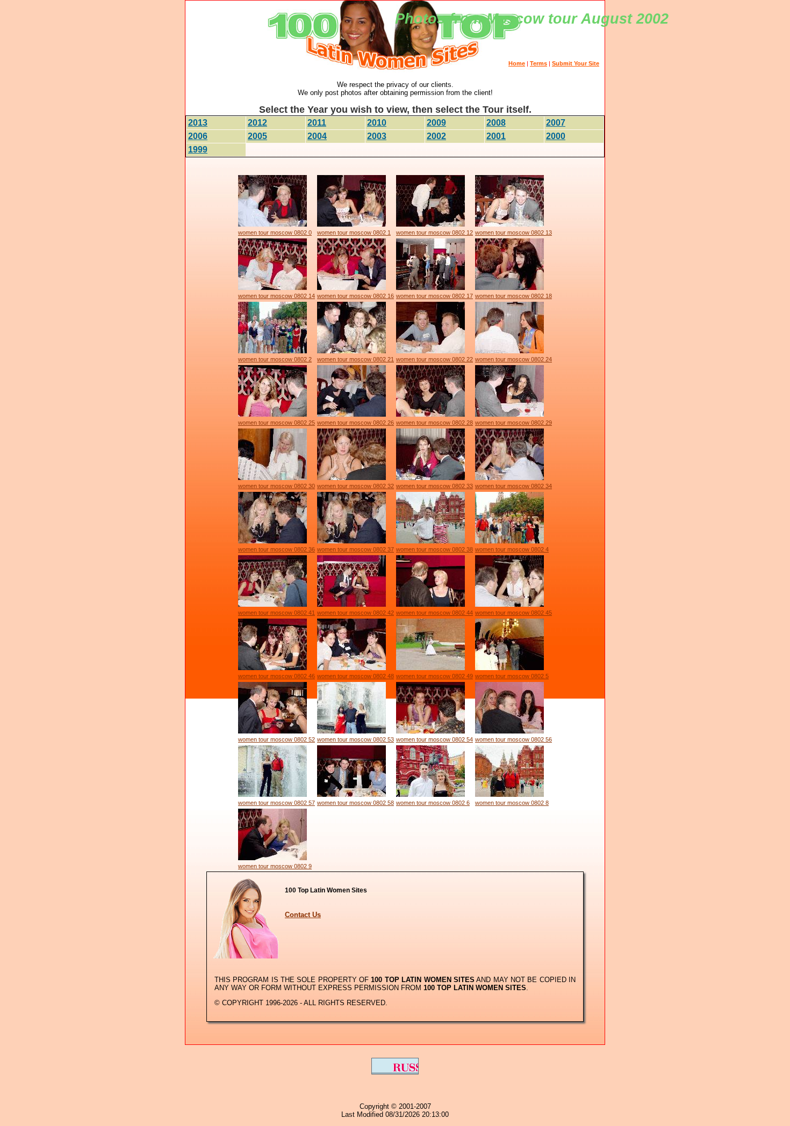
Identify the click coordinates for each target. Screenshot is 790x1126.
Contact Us (303, 915)
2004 (317, 136)
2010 (376, 122)
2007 (555, 122)
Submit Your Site (575, 63)
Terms (538, 63)
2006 (197, 136)
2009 (436, 122)
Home (516, 63)
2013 (197, 122)
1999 (197, 149)
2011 (316, 122)
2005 (257, 136)
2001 (496, 136)
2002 (436, 136)
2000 (555, 136)
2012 (257, 122)
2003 (376, 136)
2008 (496, 122)
